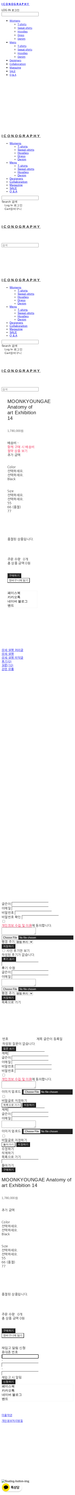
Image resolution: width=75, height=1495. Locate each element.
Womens (15, 20)
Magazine (15, 67)
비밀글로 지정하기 (14, 1100)
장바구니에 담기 (12, 1335)
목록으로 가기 (11, 1104)
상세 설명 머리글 (12, 650)
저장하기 (8, 946)
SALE (12, 71)
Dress (21, 35)
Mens (13, 42)
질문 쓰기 (8, 1048)
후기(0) (7, 661)
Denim (21, 38)
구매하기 (8, 1169)
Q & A (13, 75)
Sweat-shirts (25, 28)
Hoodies (23, 31)
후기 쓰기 (8, 959)
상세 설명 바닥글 (12, 657)
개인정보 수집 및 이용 (17, 925)
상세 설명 (8, 653)
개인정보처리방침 (12, 1420)
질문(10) (7, 665)
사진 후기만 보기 (18, 950)
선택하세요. (15, 471)
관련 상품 (8, 669)
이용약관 (7, 1415)
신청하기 (8, 1381)
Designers (15, 60)
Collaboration (18, 64)
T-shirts (22, 24)
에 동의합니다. (27, 925)
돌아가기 (8, 1144)
